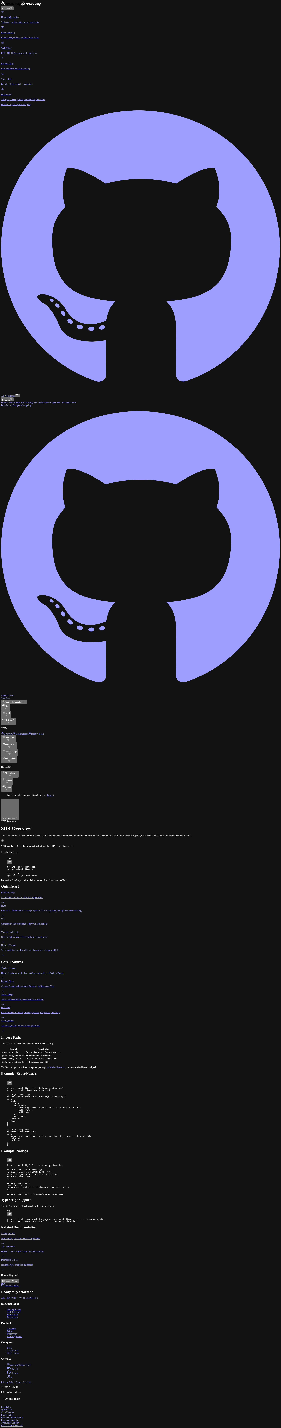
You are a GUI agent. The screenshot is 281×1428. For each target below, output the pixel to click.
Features (6, 9)
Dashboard (12, 1334)
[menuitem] (140, 17)
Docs (3, 104)
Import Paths (7, 1415)
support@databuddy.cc (20, 1365)
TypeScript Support (10, 1423)
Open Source (13, 1353)
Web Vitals (38, 402)
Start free (10, 396)
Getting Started (14, 1309)
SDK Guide (12, 1314)
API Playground (14, 1336)
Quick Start (6, 1409)
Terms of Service (23, 1382)
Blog (9, 1347)
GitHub (14, 1373)
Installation (6, 1407)
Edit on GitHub (12, 1285)
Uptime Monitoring (10, 402)
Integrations (12, 1317)
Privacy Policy (8, 1382)
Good (7, 1281)
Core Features (7, 1412)
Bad (16, 1281)
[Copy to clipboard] (9, 862)
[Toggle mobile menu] (17, 395)
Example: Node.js (9, 1420)
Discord (14, 1369)
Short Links (60, 402)
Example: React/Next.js (12, 1417)
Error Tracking (26, 402)
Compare (17, 104)
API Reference (14, 1312)
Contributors (13, 1350)
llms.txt (50, 795)
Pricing (9, 104)
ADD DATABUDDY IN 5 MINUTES (19, 1298)
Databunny (71, 402)
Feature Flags (49, 402)
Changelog (26, 104)
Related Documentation (12, 1425)
